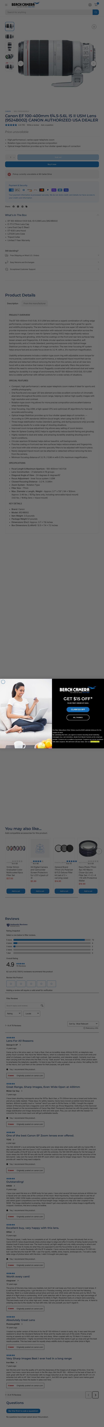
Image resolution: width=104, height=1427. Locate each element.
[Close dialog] (3, 682)
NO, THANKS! (78, 717)
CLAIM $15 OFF (78, 709)
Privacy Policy (94, 741)
